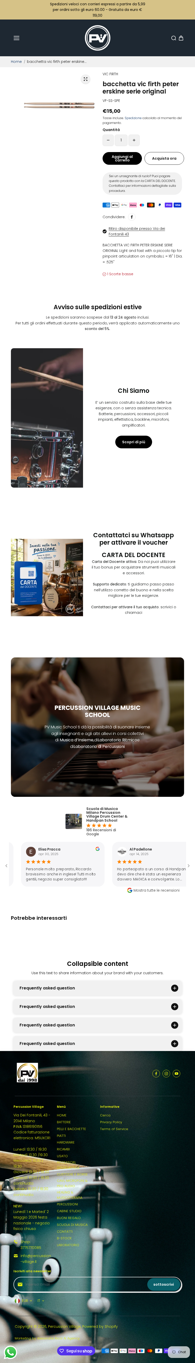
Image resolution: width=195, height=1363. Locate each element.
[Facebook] (132, 217)
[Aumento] (134, 140)
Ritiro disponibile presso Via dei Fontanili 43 (137, 231)
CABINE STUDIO (69, 1211)
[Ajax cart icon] (181, 38)
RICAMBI (63, 1149)
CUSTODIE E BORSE (72, 1174)
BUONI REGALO (69, 1217)
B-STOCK (64, 1238)
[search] (174, 38)
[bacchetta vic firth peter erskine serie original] (85, 79)
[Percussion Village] (97, 38)
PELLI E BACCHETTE (71, 1129)
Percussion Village (64, 1326)
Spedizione (133, 118)
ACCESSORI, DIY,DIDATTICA (68, 1165)
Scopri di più (133, 442)
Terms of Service (114, 1129)
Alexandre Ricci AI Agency (58, 1338)
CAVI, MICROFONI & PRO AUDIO (72, 1183)
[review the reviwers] (54, 849)
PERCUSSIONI (67, 1204)
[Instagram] (166, 1073)
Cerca (105, 1115)
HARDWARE (66, 1142)
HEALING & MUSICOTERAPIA (69, 1195)
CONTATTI (65, 1231)
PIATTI (61, 1135)
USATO (62, 1156)
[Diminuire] (108, 140)
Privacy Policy (111, 1122)
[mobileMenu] (16, 38)
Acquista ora (164, 158)
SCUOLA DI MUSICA (72, 1224)
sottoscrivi (163, 1284)
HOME (62, 1115)
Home (16, 61)
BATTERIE (64, 1122)
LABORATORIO (68, 1245)
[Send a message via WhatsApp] (11, 1352)
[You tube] (176, 1073)
